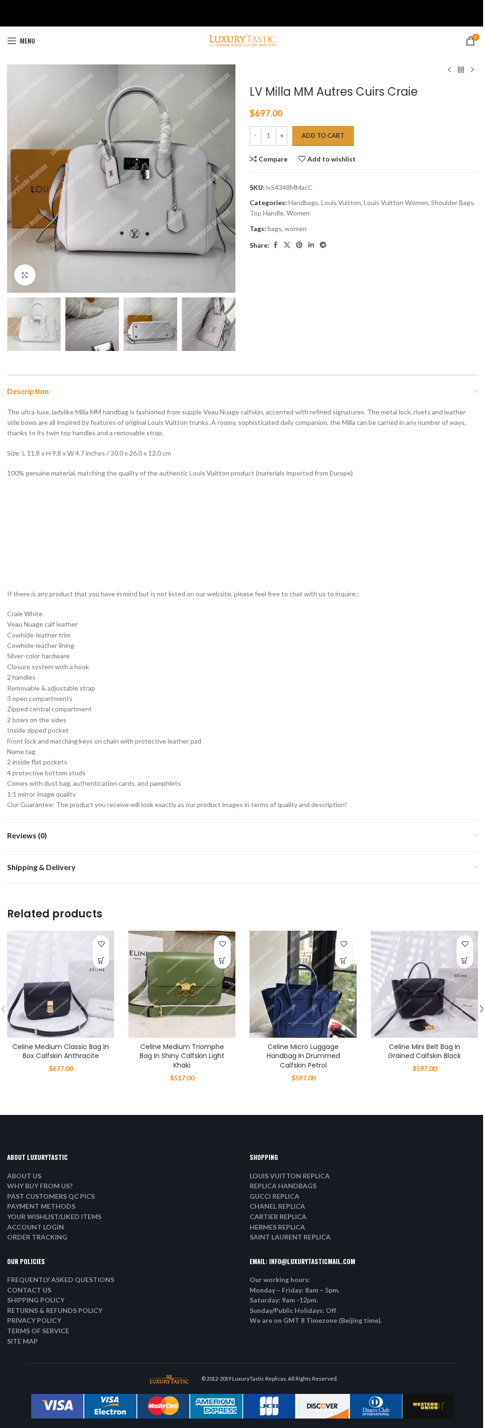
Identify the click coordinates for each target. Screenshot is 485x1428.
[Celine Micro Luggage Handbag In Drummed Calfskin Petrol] (303, 984)
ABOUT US (24, 1176)
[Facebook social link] (275, 245)
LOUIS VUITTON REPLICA (290, 1176)
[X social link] (287, 245)
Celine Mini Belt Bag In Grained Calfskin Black (424, 1051)
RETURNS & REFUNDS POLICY (54, 1310)
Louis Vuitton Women (396, 202)
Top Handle (267, 213)
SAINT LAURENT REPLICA (290, 1237)
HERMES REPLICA (277, 1227)
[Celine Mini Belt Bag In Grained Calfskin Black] (424, 984)
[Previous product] (449, 70)
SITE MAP (22, 1341)
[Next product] (472, 70)
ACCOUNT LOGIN (35, 1227)
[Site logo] (242, 40)
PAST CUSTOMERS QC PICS (51, 1196)
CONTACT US (29, 1290)
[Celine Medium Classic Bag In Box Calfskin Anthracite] (60, 984)
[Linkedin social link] (311, 245)
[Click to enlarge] (25, 275)
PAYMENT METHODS (41, 1206)
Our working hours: (280, 1279)
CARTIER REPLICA (278, 1216)
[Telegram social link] (323, 245)
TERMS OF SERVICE (38, 1331)
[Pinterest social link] (299, 245)
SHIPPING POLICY (35, 1300)
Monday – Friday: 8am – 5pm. (295, 1290)
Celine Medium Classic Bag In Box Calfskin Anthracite (60, 1051)
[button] (16, 178)
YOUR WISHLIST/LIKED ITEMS (54, 1216)
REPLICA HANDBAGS (283, 1186)
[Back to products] (461, 70)
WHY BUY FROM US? (39, 1186)
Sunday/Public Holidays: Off (293, 1310)
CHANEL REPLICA (277, 1206)
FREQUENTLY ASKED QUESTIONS (60, 1279)
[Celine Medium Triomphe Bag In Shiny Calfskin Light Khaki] (181, 984)
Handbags (303, 202)
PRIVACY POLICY (34, 1320)
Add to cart (323, 135)
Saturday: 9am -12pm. (284, 1300)
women (295, 229)
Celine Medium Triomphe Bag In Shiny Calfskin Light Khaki (182, 1056)
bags (275, 229)
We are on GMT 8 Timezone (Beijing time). (316, 1320)
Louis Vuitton (341, 202)
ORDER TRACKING (37, 1237)
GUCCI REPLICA (274, 1196)
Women (298, 213)
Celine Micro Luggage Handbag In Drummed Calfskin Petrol (303, 1056)
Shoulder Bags (452, 202)
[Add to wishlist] (101, 943)
